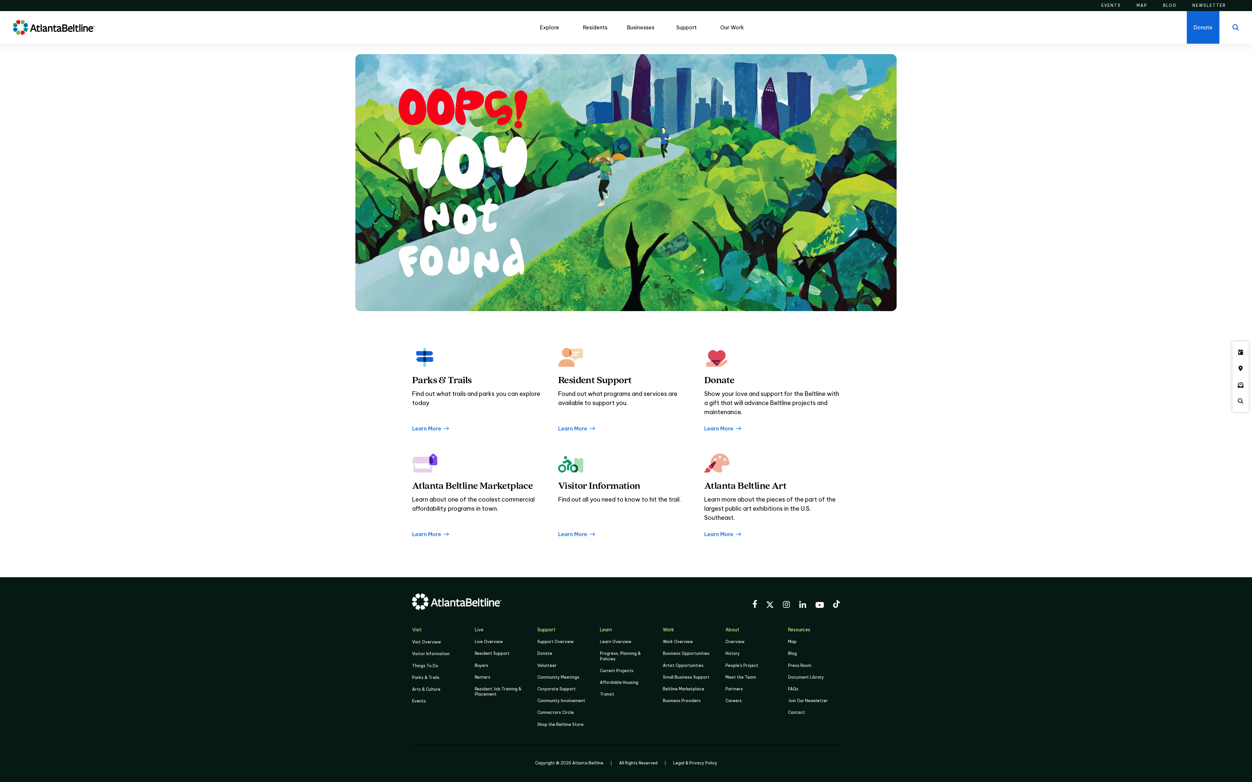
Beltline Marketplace (683, 688)
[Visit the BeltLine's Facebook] (755, 605)
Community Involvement (561, 700)
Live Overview (489, 641)
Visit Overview (426, 641)
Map (792, 641)
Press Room (800, 665)
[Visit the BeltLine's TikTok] (836, 605)
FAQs (793, 688)
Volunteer (547, 665)
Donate (544, 653)
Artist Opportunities (683, 665)
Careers (733, 700)
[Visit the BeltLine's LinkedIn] (802, 605)
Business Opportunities (686, 653)
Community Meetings (558, 677)
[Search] (1235, 27)
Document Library (806, 677)
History (732, 653)
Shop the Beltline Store (560, 724)
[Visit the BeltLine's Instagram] (786, 605)
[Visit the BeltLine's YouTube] (819, 606)
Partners (734, 688)
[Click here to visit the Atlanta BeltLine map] (1240, 368)
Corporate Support (556, 688)
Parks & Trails (426, 677)
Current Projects (616, 670)
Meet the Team (740, 677)
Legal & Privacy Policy (695, 762)
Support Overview (555, 641)
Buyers (481, 665)
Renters (482, 677)
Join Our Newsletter (808, 700)
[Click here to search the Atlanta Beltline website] (1240, 401)
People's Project (741, 665)
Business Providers (682, 700)
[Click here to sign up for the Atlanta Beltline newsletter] (1240, 385)
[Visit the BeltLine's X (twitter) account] (770, 605)
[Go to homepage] (54, 27)
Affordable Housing (619, 682)
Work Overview (678, 641)
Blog (792, 653)
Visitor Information (431, 653)
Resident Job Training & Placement (498, 691)
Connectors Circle (555, 712)
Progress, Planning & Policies (620, 656)
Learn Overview (615, 641)
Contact (796, 712)
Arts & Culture (426, 689)
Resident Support (492, 653)
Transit (607, 694)
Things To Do (425, 665)
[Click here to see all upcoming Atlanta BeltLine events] (1240, 352)
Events (419, 701)
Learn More (426, 428)
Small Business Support (686, 677)
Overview (734, 641)
